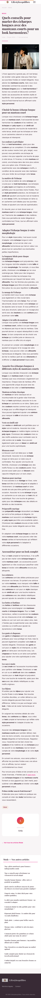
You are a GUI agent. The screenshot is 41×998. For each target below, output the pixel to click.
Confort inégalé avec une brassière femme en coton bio (20, 961)
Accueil (4, 7)
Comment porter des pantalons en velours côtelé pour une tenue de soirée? (19, 935)
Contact (17, 986)
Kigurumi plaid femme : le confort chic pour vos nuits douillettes (19, 914)
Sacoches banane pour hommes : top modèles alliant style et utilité (20, 941)
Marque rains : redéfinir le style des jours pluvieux (18, 928)
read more (31, 775)
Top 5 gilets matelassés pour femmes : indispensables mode (17, 867)
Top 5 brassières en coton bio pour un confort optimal (20, 948)
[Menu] (34, 2)
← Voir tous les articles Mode (12, 843)
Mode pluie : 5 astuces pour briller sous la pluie (19, 921)
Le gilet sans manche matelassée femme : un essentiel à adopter (19, 901)
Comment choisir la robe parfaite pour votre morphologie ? (19, 908)
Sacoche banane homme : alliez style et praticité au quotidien (18, 881)
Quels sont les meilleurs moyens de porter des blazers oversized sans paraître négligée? (20, 888)
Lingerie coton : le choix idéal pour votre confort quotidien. (18, 894)
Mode (10, 7)
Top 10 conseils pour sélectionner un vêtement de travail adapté (17, 874)
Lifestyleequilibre (20, 2)
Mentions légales (7, 986)
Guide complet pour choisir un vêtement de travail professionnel (19, 955)
